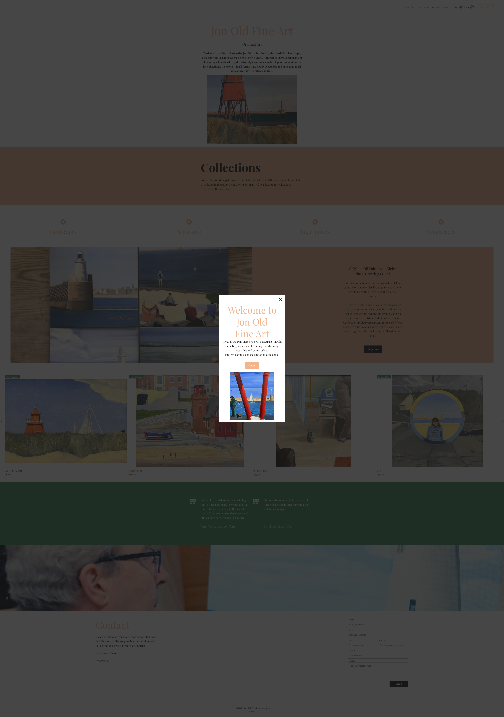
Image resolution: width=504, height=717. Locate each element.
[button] (280, 299)
